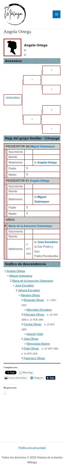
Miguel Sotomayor (42, 146)
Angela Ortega (39, 180)
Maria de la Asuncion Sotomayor (30, 225)
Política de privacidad (32, 447)
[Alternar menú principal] (56, 14)
